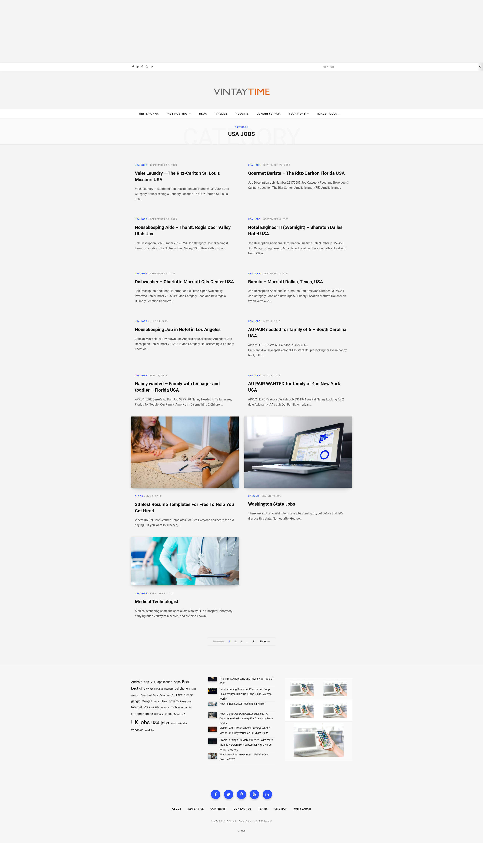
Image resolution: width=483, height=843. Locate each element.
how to (174, 701)
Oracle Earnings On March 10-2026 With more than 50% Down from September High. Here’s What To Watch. (246, 744)
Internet (136, 707)
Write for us (149, 113)
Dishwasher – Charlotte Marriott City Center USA (184, 281)
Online (184, 707)
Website (182, 723)
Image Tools (327, 113)
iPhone (159, 707)
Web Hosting (177, 113)
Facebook (164, 695)
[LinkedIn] (267, 794)
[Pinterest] (241, 794)
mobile (175, 707)
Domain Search (268, 113)
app (146, 682)
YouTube (149, 730)
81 (254, 641)
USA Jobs (141, 165)
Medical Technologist (156, 601)
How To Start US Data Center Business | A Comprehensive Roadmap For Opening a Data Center (246, 718)
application (164, 682)
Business (168, 688)
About (177, 808)
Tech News (297, 113)
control (192, 689)
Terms (263, 808)
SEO (133, 714)
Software (158, 714)
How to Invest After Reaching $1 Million (242, 703)
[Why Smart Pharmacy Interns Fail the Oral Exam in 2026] (212, 756)
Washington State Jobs (271, 504)
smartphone (145, 714)
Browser (148, 688)
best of (136, 688)
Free (179, 695)
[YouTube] (254, 794)
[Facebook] (215, 794)
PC (190, 707)
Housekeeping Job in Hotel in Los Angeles (178, 329)
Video (173, 723)
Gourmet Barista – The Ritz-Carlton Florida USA (296, 173)
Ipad (151, 707)
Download (146, 695)
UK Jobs (253, 496)
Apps (177, 682)
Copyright (218, 808)
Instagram (185, 701)
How (164, 701)
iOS (146, 707)
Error (155, 695)
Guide (156, 701)
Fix (173, 695)
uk (183, 713)
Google (147, 701)
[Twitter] (228, 794)
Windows (137, 730)
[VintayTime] (241, 89)
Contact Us (242, 808)
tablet (168, 714)
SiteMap (280, 808)
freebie (188, 695)
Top (243, 831)
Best (185, 682)
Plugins (242, 113)
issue (166, 707)
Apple (153, 682)
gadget (135, 701)
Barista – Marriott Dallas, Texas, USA (285, 281)
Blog (203, 113)
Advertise (196, 808)
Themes (221, 113)
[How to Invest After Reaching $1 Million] (212, 705)
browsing (158, 689)
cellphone (181, 688)
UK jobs (140, 722)
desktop (135, 695)
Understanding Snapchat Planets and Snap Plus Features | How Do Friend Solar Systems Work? (245, 694)
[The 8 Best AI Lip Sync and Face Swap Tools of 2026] (212, 680)
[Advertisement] (241, 31)
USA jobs (160, 722)
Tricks (177, 714)
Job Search (302, 808)
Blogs (139, 496)
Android (136, 682)
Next (263, 641)
